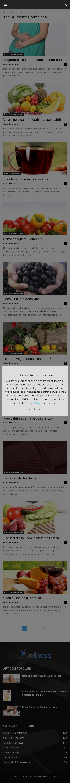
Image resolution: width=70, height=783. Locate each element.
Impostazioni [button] (48, 403)
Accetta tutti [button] (35, 409)
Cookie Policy (32, 403)
